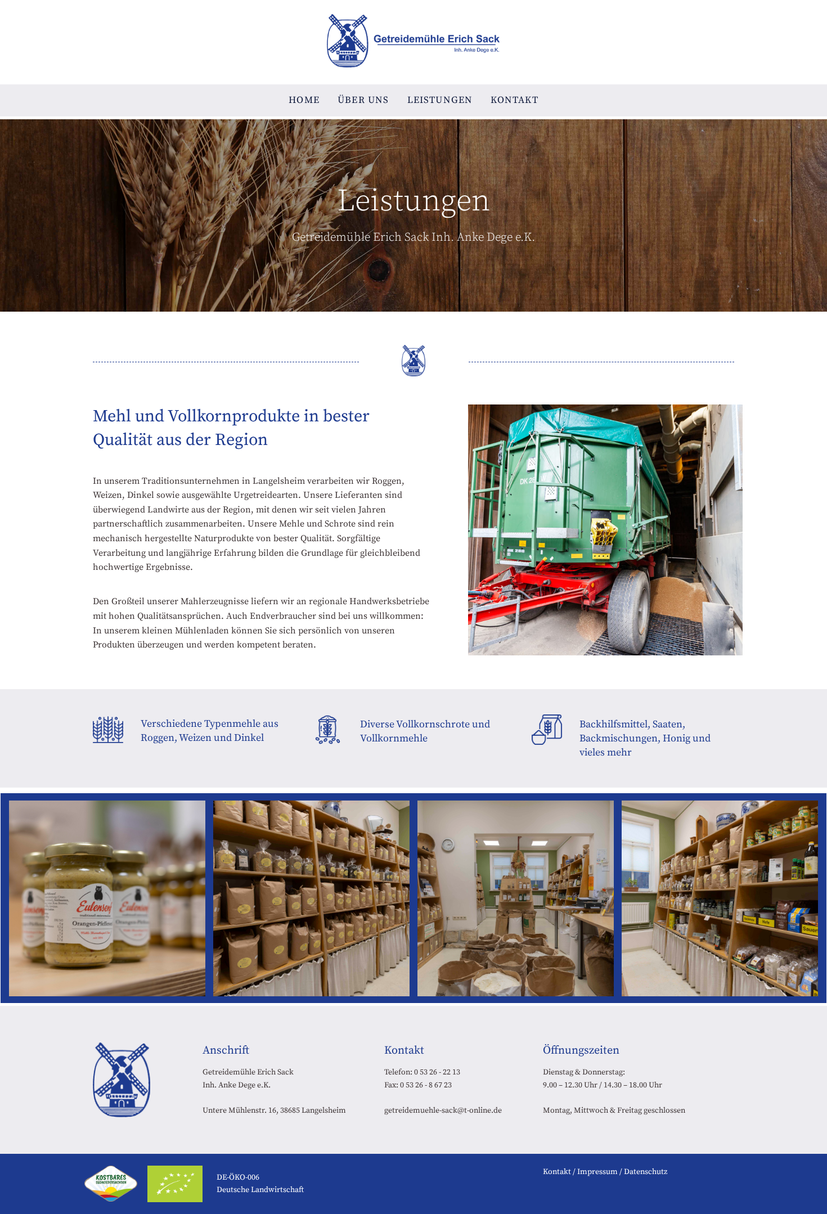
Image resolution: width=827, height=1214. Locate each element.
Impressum (597, 1172)
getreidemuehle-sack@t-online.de (443, 1110)
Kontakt (514, 100)
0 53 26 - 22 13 (437, 1072)
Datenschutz (645, 1172)
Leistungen (440, 100)
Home (304, 100)
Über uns (363, 100)
